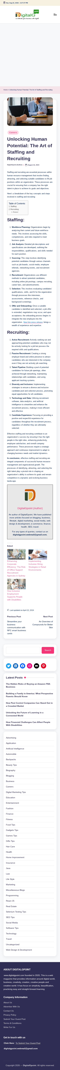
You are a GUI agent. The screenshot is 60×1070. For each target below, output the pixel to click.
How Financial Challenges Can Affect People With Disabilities (28, 723)
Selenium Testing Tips (16, 912)
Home (5, 90)
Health (9, 852)
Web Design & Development (19, 950)
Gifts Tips (10, 841)
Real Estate (11, 906)
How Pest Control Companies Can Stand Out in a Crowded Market (29, 704)
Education (10, 797)
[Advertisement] (30, 55)
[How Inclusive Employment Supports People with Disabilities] (16, 584)
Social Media (12, 923)
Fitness (9, 819)
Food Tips (10, 825)
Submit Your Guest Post (14, 1019)
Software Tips (12, 928)
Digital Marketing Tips (16, 792)
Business (10, 781)
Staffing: (13, 206)
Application (11, 743)
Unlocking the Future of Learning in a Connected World (24, 714)
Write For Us (9, 1027)
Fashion (9, 808)
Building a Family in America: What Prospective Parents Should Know (29, 695)
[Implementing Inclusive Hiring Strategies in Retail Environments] (38, 554)
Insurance (10, 863)
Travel (9, 939)
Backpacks (11, 759)
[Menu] (55, 14)
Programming (12, 895)
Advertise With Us (11, 1007)
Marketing (10, 884)
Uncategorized (12, 944)
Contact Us (8, 1011)
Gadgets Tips (12, 830)
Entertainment (12, 803)
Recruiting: (14, 209)
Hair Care (10, 847)
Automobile (11, 754)
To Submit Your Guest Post (28, 1043)
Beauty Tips (11, 765)
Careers (13, 133)
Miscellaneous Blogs (15, 890)
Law (8, 874)
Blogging (10, 776)
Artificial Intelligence (15, 749)
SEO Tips (10, 917)
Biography (10, 770)
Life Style (10, 879)
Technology (11, 934)
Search (48, 650)
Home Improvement (15, 857)
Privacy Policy (9, 1015)
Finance (9, 814)
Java (8, 868)
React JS (10, 901)
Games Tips (11, 836)
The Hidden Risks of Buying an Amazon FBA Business (28, 685)
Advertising (11, 738)
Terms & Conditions (12, 1023)
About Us (7, 1002)
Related (15, 212)
